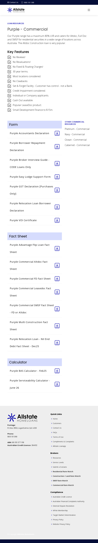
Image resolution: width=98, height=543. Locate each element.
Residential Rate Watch (63, 471)
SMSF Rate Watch (60, 481)
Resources (57, 458)
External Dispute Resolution (63, 506)
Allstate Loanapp (59, 446)
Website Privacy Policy (61, 524)
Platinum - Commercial (77, 129)
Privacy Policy (58, 519)
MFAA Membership (60, 510)
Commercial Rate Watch (63, 485)
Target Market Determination (64, 515)
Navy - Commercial (75, 134)
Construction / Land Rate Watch (67, 476)
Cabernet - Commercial (77, 145)
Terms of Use (58, 437)
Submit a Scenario (60, 467)
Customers (57, 423)
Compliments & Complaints (63, 441)
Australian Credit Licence (62, 497)
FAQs (55, 432)
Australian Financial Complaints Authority (68, 501)
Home (55, 419)
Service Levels (58, 462)
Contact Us (57, 428)
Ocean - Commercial (76, 139)
